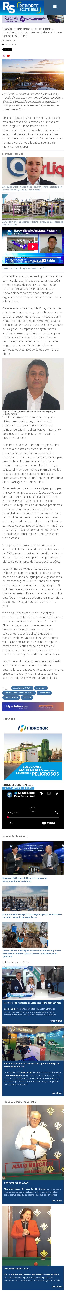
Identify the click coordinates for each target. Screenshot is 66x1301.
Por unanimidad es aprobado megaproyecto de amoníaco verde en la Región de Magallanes (32, 916)
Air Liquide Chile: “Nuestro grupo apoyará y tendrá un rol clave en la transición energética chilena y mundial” (32, 188)
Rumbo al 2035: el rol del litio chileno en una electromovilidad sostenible (24, 880)
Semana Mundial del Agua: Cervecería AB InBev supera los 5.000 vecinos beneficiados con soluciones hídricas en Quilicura (31, 953)
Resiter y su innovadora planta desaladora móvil (24, 268)
